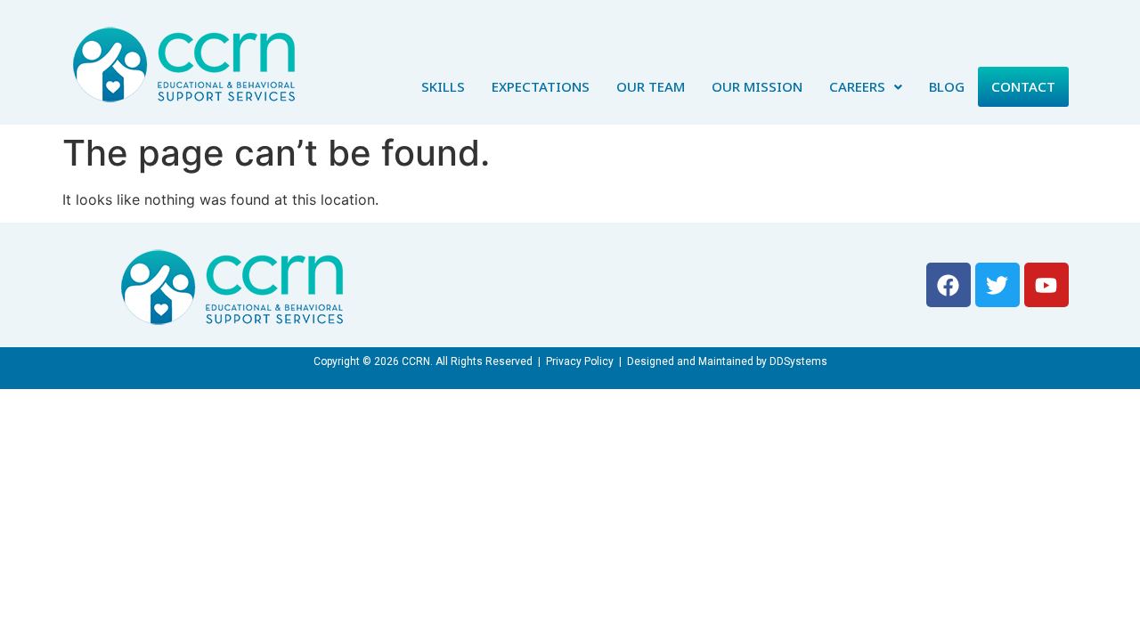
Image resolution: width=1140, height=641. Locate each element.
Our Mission (757, 86)
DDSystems (798, 361)
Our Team (650, 86)
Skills (443, 86)
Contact (1023, 86)
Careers (857, 86)
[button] (866, 87)
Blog (947, 86)
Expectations (541, 86)
